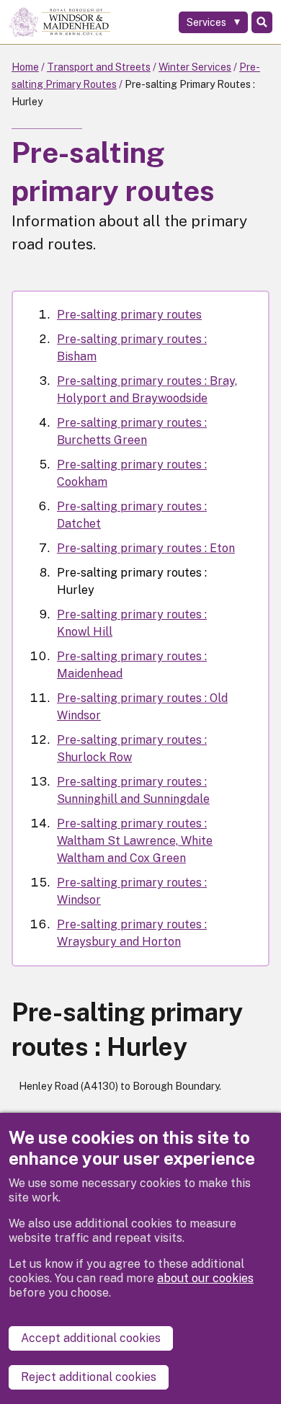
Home (25, 67)
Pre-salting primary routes (129, 314)
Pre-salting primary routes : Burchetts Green (132, 431)
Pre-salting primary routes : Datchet (132, 514)
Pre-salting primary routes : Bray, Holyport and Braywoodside (147, 389)
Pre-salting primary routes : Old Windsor (142, 706)
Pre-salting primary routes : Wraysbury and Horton (132, 933)
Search (261, 22)
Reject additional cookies (88, 1377)
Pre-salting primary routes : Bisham (132, 347)
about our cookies (205, 1278)
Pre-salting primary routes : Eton (146, 548)
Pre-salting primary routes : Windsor (132, 891)
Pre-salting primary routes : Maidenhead (132, 664)
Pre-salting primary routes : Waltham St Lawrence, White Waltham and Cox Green (135, 841)
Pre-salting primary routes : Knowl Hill (132, 623)
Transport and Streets (99, 67)
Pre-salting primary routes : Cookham (132, 473)
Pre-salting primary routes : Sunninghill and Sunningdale (133, 790)
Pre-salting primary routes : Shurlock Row (132, 748)
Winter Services (195, 67)
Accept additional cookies (91, 1338)
